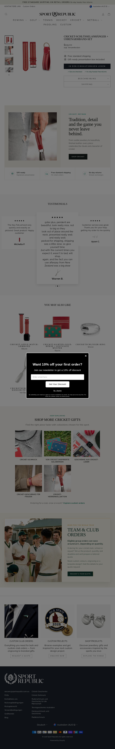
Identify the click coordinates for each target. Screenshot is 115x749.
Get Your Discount (57, 384)
